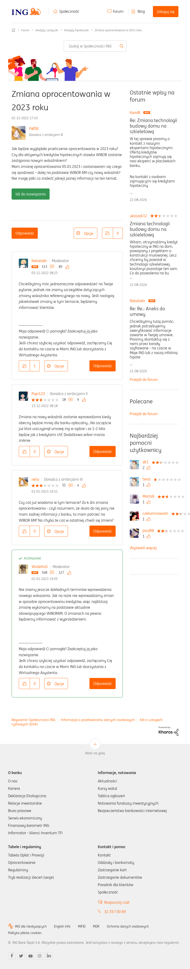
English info (62, 926)
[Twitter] (21, 956)
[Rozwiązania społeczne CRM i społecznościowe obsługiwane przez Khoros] (168, 730)
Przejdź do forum (144, 379)
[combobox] (95, 46)
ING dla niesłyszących (31, 926)
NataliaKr (39, 260)
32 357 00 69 (115, 911)
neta (33, 128)
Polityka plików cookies (24, 933)
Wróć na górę (95, 753)
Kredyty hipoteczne (76, 30)
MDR (96, 926)
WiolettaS (40, 566)
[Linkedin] (49, 956)
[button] (107, 233)
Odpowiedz (25, 233)
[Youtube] (30, 956)
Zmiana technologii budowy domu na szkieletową (150, 229)
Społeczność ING (13, 30)
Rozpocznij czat (117, 902)
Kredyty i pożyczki (46, 30)
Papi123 (38, 393)
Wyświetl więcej (143, 548)
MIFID (82, 926)
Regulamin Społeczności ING (33, 720)
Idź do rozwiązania (31, 194)
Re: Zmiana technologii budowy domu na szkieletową (153, 126)
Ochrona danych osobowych (128, 926)
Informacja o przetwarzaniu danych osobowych (98, 720)
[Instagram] (39, 956)
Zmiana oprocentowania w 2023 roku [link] (118, 30)
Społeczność (69, 11)
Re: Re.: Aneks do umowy (147, 311)
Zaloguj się (165, 11)
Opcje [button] (88, 233)
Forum (118, 11)
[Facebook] (12, 956)
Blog (141, 11)
